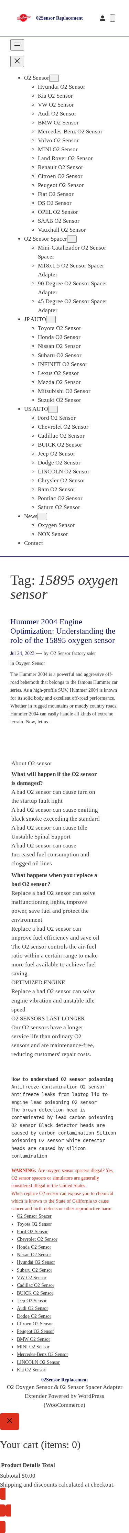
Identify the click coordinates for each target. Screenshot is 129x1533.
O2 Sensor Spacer (34, 1216)
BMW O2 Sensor (33, 1339)
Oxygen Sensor (30, 663)
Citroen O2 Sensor (35, 1323)
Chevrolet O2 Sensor (37, 1239)
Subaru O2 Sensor (34, 1270)
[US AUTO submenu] (53, 409)
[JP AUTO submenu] (51, 319)
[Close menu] (17, 61)
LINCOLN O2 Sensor (38, 1362)
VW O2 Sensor (31, 1277)
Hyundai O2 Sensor (36, 1262)
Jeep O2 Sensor (32, 1300)
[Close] (9, 1421)
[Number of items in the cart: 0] (112, 18)
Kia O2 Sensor (31, 1369)
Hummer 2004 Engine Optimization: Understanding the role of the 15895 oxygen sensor (62, 631)
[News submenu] (42, 516)
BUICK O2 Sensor (35, 1293)
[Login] (102, 18)
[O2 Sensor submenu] (54, 78)
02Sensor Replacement (59, 18)
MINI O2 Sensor (33, 1346)
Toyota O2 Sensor (34, 1224)
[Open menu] (17, 45)
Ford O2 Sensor (32, 1231)
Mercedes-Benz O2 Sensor (42, 1354)
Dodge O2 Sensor (34, 1316)
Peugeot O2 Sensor (35, 1331)
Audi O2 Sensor (32, 1308)
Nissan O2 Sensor (34, 1254)
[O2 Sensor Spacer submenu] (72, 239)
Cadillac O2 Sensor (35, 1285)
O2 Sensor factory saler (73, 653)
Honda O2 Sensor (34, 1247)
